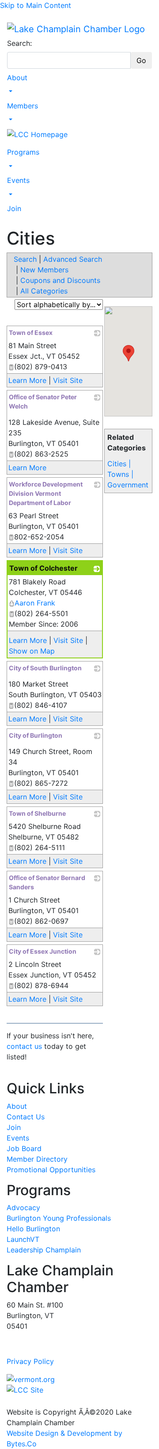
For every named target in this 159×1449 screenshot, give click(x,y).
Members (22, 105)
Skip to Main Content (35, 5)
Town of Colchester (43, 568)
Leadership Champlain (44, 1249)
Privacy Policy (30, 1361)
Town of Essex (31, 332)
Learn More (27, 380)
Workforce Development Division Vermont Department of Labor (46, 493)
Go (141, 60)
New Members (44, 269)
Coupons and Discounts (60, 280)
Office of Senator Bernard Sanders (47, 882)
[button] (128, 353)
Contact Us (26, 1116)
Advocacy (23, 1207)
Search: (19, 43)
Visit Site (68, 380)
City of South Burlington (45, 668)
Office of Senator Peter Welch (43, 401)
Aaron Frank (35, 602)
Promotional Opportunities (51, 1169)
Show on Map (32, 650)
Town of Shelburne (37, 813)
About (17, 77)
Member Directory (37, 1159)
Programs (23, 152)
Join (14, 208)
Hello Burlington (33, 1228)
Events (18, 180)
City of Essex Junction (42, 951)
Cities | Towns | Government (127, 474)
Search (25, 259)
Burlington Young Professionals (59, 1218)
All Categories (44, 290)
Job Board (24, 1148)
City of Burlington (35, 735)
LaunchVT (23, 1239)
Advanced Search (72, 259)
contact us (24, 1046)
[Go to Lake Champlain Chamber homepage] (76, 28)
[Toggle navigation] (13, 17)
